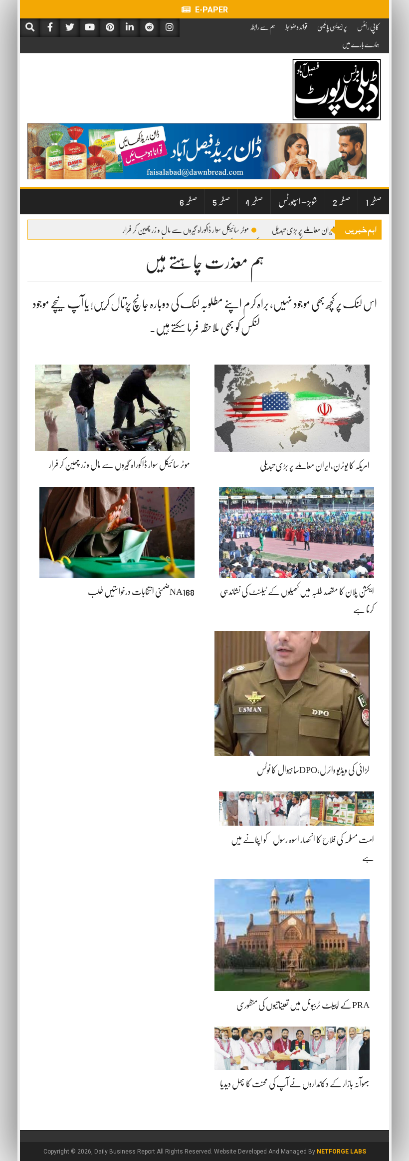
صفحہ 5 (221, 202)
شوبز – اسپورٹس (297, 202)
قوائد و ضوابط (296, 27)
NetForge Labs (341, 1151)
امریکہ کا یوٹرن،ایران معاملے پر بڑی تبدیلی (320, 230)
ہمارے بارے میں (360, 44)
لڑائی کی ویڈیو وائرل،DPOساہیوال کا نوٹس (313, 770)
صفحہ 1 (374, 202)
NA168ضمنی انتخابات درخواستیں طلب (141, 592)
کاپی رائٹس (368, 27)
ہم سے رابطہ (262, 27)
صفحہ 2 (341, 202)
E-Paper (210, 9)
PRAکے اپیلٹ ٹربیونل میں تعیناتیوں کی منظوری (303, 1005)
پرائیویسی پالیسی (332, 27)
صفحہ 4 (254, 202)
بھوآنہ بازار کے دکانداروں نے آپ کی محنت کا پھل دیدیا (295, 1084)
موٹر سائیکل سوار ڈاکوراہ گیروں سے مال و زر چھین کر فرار (186, 230)
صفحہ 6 (188, 202)
